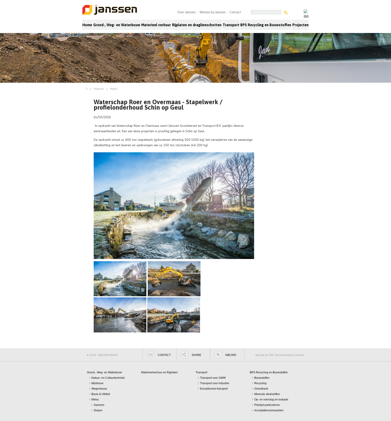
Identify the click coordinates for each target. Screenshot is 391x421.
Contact (235, 12)
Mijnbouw (97, 383)
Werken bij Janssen (213, 12)
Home (87, 25)
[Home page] (88, 89)
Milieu (95, 399)
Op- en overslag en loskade (271, 399)
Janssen (110, 10)
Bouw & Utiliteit (100, 394)
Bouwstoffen (261, 377)
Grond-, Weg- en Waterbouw (116, 25)
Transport (231, 25)
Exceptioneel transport (214, 388)
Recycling (260, 383)
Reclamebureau (284, 355)
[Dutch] (306, 14)
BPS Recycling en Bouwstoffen (265, 25)
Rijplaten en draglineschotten (197, 25)
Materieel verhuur (156, 25)
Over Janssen (186, 12)
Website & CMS (264, 355)
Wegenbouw (99, 388)
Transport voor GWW (213, 377)
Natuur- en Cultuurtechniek (108, 377)
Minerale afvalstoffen (267, 394)
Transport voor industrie (214, 383)
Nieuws (230, 355)
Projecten (300, 25)
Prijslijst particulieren (267, 405)
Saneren (99, 405)
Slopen (98, 410)
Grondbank (261, 388)
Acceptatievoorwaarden (269, 410)
